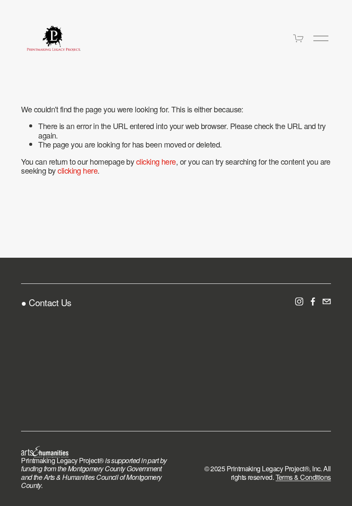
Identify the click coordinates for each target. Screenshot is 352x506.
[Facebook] (313, 301)
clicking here (156, 161)
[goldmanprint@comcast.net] (326, 301)
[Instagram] (299, 301)
